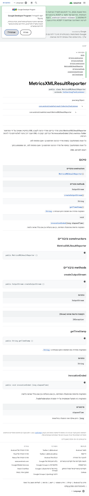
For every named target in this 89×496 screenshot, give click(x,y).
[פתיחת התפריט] (84, 3)
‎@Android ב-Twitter (50, 450)
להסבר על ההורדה (79, 458)
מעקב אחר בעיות (22, 472)
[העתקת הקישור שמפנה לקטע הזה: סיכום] (77, 160)
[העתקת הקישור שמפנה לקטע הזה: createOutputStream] (61, 274)
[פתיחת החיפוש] (36, 2)
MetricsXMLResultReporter (70, 174)
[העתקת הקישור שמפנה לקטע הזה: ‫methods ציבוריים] (61, 267)
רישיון (51, 483)
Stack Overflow (23, 469)
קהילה (69, 483)
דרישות (83, 454)
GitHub (83, 472)
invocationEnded (58, 223)
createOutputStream (73, 195)
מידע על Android (80, 483)
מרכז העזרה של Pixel (21, 454)
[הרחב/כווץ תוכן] (76, 52)
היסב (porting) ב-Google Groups (45, 474)
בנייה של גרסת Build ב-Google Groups (46, 470)
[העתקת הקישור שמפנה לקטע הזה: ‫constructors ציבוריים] (55, 239)
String (49, 211)
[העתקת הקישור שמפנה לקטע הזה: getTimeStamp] (68, 331)
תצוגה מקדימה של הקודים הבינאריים (73, 461)
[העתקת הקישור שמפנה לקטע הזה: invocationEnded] (66, 375)
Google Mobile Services (20, 465)
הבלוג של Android (50, 458)
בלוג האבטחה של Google (48, 461)
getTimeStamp (76, 207)
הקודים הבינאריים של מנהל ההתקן (74, 469)
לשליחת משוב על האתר (31, 483)
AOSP (84, 46)
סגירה (25, 32)
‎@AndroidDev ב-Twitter (48, 454)
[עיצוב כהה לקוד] (84, 252)
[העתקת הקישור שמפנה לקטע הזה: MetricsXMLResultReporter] (54, 246)
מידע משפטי (60, 483)
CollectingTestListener (73, 92)
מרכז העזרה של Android (20, 450)
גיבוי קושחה (82, 465)
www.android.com (22, 461)
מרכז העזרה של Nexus (20, 458)
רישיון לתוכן (38, 433)
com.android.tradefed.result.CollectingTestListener (58, 106)
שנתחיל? (11, 32)
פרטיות (45, 483)
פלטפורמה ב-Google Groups (46, 465)
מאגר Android (81, 450)
